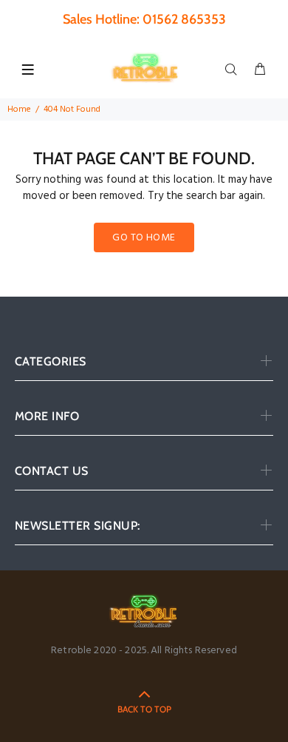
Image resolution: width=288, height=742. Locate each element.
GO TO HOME (143, 237)
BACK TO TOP (144, 709)
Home (19, 109)
